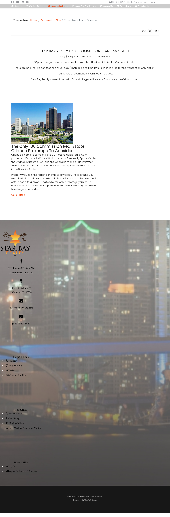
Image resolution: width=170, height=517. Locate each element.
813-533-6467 (118, 2)
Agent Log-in (143, 6)
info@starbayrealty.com (142, 2)
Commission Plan (58, 6)
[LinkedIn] (156, 31)
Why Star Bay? (35, 6)
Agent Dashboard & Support (23, 471)
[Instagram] (27, 2)
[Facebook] (12, 2)
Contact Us (108, 6)
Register (12, 360)
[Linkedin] (23, 2)
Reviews (12, 370)
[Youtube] (17, 2)
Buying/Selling (16, 423)
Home (17, 6)
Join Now (18, 10)
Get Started (18, 195)
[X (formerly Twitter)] (150, 31)
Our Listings (14, 418)
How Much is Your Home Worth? (24, 428)
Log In (11, 466)
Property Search (16, 413)
